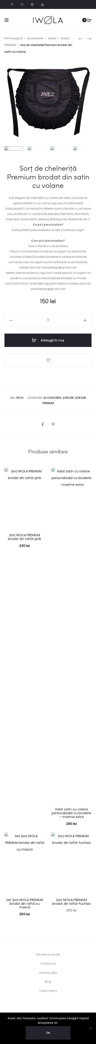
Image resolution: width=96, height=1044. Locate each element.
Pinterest (32, 4)
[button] (11, 320)
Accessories (35, 38)
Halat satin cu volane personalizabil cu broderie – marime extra (71, 813)
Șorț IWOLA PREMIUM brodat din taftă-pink (24, 537)
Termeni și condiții (48, 954)
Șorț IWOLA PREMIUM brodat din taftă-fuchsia (71, 902)
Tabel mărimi (48, 991)
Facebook (12, 4)
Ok (48, 1033)
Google (42, 4)
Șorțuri (52, 38)
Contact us (48, 963)
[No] (90, 1028)
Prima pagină (13, 38)
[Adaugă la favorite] (48, 360)
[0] (89, 20)
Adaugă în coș (52, 340)
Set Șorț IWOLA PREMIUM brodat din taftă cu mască (24, 904)
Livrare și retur (48, 973)
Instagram (22, 4)
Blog (48, 982)
